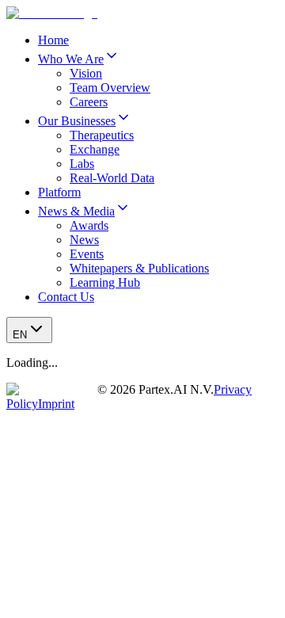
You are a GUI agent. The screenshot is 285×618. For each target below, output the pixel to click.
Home (53, 40)
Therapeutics (102, 135)
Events (87, 254)
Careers (89, 102)
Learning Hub (105, 282)
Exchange (95, 149)
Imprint (56, 403)
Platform (59, 192)
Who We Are (71, 59)
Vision (86, 73)
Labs (82, 163)
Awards (89, 225)
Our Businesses (77, 121)
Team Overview (110, 87)
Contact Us (66, 296)
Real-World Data (112, 178)
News (84, 239)
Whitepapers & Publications (139, 268)
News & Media (76, 211)
